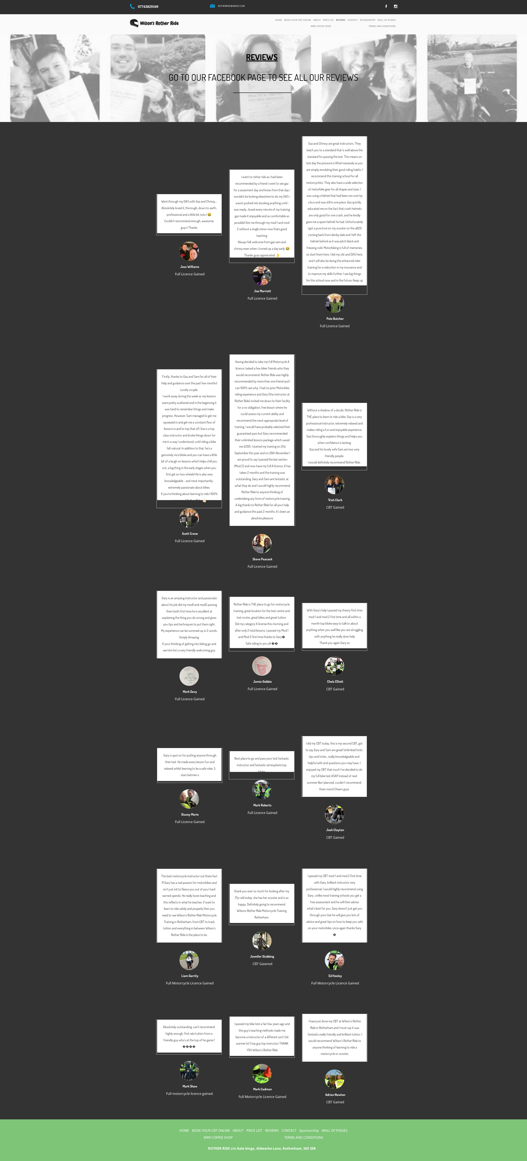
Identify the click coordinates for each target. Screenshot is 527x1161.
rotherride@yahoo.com (231, 6)
